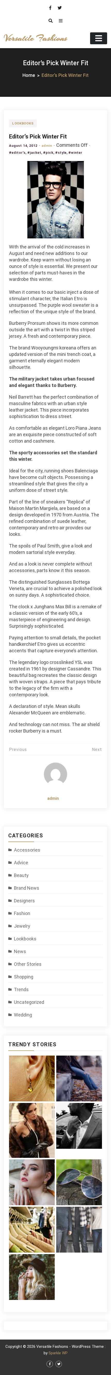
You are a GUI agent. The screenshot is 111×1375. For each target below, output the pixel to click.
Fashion (22, 913)
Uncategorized (29, 1002)
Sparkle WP (58, 1353)
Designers (24, 900)
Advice (21, 862)
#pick (48, 153)
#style (61, 153)
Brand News (26, 888)
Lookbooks (23, 123)
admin (47, 146)
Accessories (27, 850)
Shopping (23, 976)
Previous (18, 749)
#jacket (34, 153)
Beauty (21, 875)
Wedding (23, 1015)
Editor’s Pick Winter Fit (38, 136)
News (20, 951)
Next (97, 749)
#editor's (17, 153)
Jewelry (22, 926)
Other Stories (28, 964)
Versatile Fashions (35, 38)
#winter (75, 153)
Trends (21, 989)
